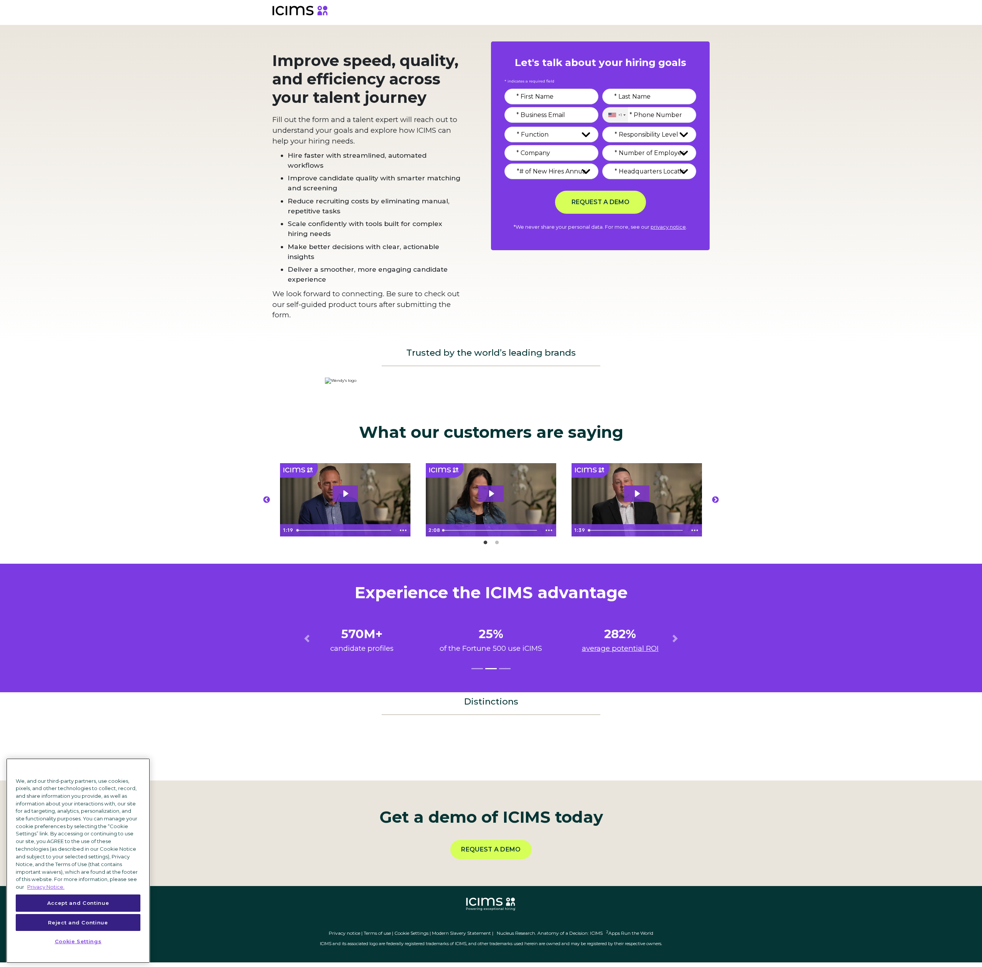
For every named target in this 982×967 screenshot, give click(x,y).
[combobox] (615, 115)
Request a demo (491, 849)
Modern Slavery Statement (461, 933)
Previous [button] (266, 500)
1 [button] (485, 542)
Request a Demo (600, 202)
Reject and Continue (78, 922)
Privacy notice (344, 933)
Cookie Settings (411, 933)
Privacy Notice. (45, 886)
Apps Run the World (629, 933)
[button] (307, 638)
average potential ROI (620, 648)
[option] (345, 499)
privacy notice (668, 227)
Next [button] (715, 500)
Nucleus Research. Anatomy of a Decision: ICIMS (550, 933)
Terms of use (377, 933)
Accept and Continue (78, 903)
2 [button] (497, 542)
